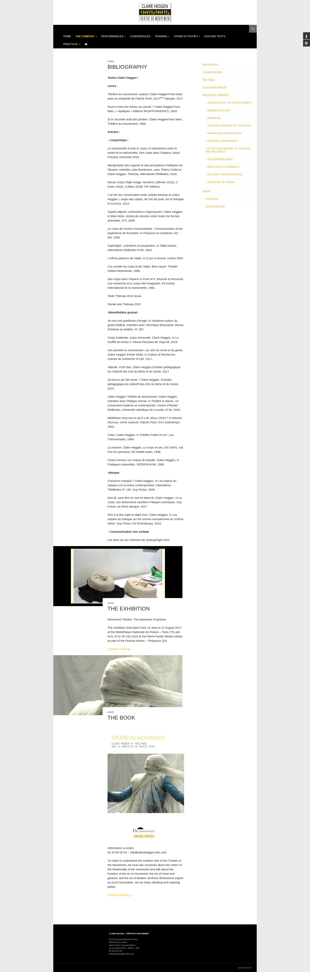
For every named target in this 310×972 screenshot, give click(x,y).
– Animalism (213, 118)
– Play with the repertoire (223, 174)
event (111, 61)
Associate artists (214, 87)
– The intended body (219, 159)
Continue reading (120, 649)
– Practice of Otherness (222, 167)
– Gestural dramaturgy (221, 141)
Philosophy (210, 64)
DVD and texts (214, 36)
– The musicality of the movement (228, 102)
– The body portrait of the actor (228, 125)
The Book (121, 718)
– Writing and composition (223, 133)
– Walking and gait (217, 110)
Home (67, 36)
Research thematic (215, 95)
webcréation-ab (245, 968)
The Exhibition (129, 609)
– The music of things (220, 182)
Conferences (140, 36)
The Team (208, 80)
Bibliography (127, 67)
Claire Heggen (212, 72)
